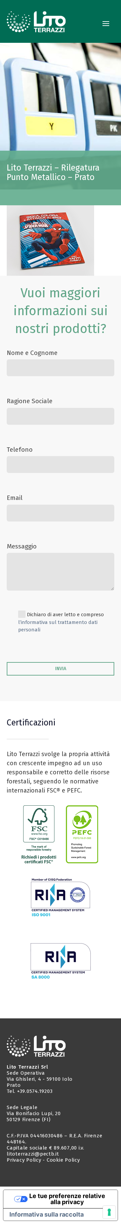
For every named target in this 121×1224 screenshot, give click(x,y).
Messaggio (22, 546)
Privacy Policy (24, 1160)
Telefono (20, 449)
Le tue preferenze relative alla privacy (67, 1198)
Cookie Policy (63, 1160)
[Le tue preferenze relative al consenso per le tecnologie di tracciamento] (109, 1212)
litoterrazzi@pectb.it (33, 1154)
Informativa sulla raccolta (46, 1214)
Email (15, 498)
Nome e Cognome (32, 353)
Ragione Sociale (29, 401)
